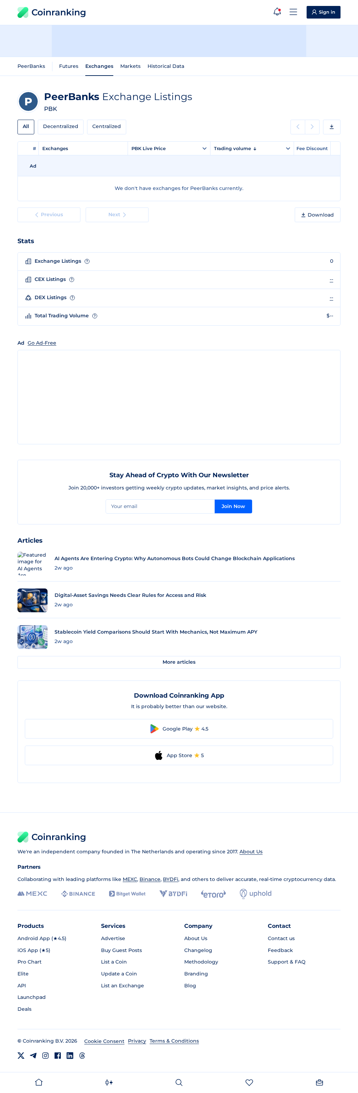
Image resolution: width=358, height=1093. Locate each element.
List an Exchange (122, 985)
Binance (149, 879)
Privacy (137, 1041)
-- (331, 279)
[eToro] (213, 894)
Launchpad (31, 997)
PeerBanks (31, 66)
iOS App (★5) (33, 950)
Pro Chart (29, 962)
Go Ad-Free (42, 343)
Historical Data (166, 66)
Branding (196, 974)
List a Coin (114, 962)
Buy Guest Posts (121, 950)
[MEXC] (32, 893)
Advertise (113, 938)
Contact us (281, 938)
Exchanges (99, 66)
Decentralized (60, 126)
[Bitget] (127, 894)
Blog (190, 985)
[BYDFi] (173, 893)
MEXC (130, 879)
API (21, 985)
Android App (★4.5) (41, 938)
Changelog (198, 950)
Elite (23, 974)
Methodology (201, 962)
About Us (251, 851)
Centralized (106, 126)
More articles (179, 662)
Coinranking (58, 12)
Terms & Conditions (174, 1041)
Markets (130, 66)
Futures (68, 66)
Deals (24, 1009)
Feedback (280, 950)
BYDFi (170, 879)
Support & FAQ (287, 962)
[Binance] (78, 893)
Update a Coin (119, 974)
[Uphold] (255, 894)
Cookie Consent (104, 1041)
